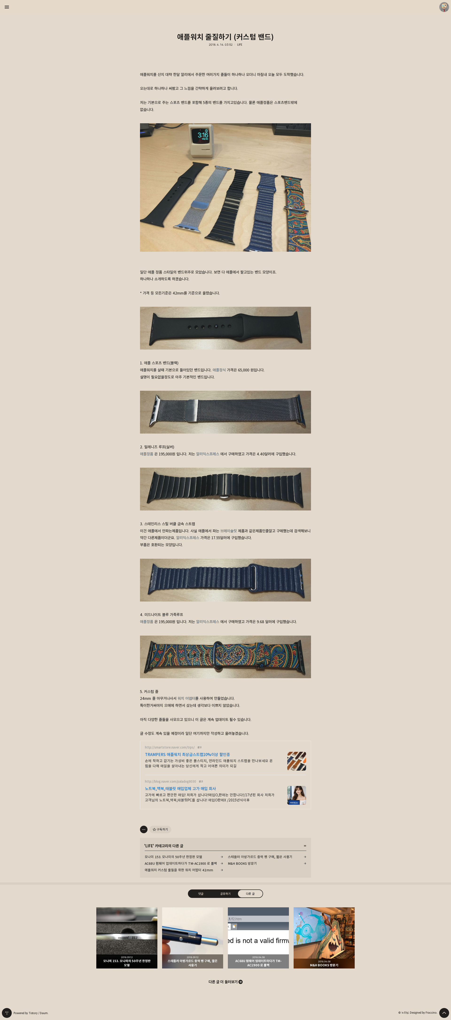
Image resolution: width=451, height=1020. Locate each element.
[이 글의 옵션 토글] (144, 829)
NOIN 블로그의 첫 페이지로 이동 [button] (225, 7)
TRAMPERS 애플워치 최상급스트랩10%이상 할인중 (187, 754)
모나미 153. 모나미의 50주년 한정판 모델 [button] (126, 937)
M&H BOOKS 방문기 (242, 863)
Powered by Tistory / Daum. (31, 1013)
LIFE (239, 44)
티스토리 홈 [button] (6, 1013)
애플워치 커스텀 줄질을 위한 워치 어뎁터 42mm (179, 870)
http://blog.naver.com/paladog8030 (170, 782)
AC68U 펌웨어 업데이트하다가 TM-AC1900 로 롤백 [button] (258, 937)
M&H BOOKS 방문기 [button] (324, 937)
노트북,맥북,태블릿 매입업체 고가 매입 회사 (180, 788)
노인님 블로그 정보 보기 (444, 7)
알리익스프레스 (207, 454)
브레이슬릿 (228, 531)
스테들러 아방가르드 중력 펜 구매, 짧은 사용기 (260, 857)
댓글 (200, 894)
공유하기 (225, 894)
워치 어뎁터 (186, 698)
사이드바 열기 (6, 7)
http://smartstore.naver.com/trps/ (170, 747)
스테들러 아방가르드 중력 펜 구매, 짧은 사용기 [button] (192, 937)
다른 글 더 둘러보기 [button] (223, 982)
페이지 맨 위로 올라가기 (444, 1013)
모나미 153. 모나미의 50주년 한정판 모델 (173, 857)
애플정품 (146, 454)
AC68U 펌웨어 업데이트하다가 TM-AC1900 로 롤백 (181, 863)
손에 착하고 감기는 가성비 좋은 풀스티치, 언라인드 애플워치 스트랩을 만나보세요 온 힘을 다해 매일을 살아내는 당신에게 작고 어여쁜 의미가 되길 (209, 763)
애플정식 (219, 370)
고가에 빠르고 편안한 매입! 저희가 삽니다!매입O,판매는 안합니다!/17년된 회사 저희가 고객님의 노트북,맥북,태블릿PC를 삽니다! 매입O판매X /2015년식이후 (210, 797)
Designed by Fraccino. (423, 1012)
